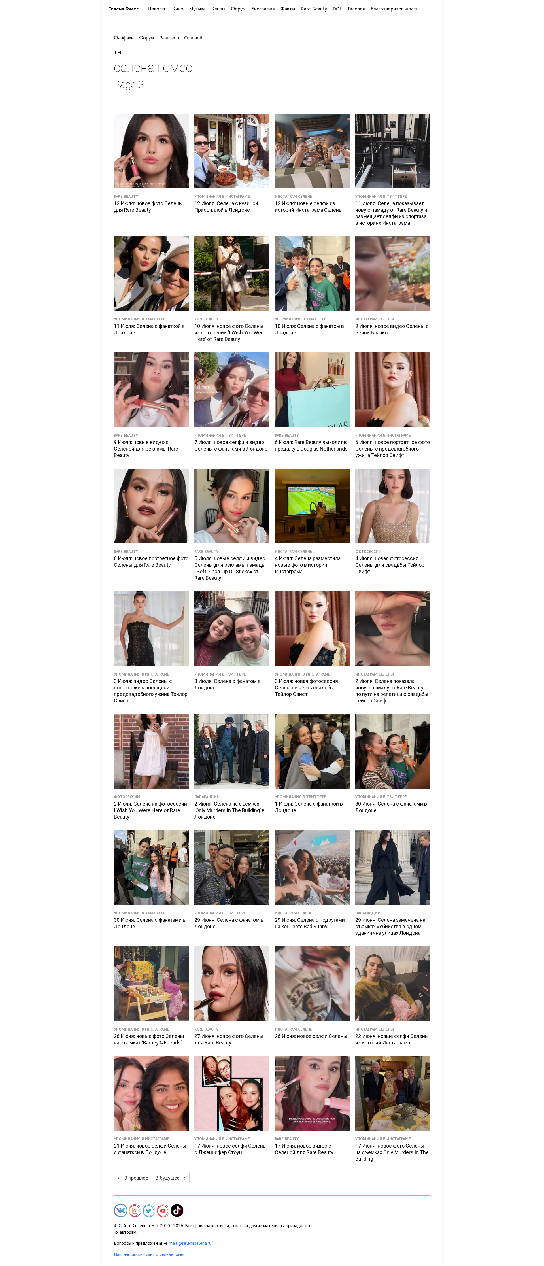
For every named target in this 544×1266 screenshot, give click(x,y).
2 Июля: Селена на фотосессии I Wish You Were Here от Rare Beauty (150, 810)
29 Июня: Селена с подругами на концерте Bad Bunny (310, 923)
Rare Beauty (314, 8)
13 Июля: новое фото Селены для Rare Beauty (148, 206)
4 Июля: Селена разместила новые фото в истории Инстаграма (308, 564)
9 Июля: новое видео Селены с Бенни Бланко (392, 329)
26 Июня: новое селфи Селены (311, 1036)
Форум (238, 8)
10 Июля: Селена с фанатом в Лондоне (309, 329)
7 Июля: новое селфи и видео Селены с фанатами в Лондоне (230, 445)
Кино (177, 8)
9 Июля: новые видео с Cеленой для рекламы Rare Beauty (146, 448)
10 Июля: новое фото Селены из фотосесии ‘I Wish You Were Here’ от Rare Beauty (229, 332)
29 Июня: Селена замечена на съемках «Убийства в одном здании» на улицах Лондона (390, 926)
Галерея (356, 8)
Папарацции (207, 796)
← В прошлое (133, 1177)
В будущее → (170, 1177)
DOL (337, 8)
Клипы (218, 8)
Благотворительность (394, 8)
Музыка (197, 8)
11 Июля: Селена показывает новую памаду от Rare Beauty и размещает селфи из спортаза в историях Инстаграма (391, 213)
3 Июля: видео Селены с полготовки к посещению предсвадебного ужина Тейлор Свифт (151, 691)
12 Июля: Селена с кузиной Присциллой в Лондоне (226, 206)
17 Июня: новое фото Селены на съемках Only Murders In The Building (392, 1152)
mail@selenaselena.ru (190, 1243)
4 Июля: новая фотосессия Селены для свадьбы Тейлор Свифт (389, 564)
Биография (263, 8)
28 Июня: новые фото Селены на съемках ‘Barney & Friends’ (149, 1039)
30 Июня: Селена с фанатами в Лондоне (391, 807)
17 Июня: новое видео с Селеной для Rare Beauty (304, 1149)
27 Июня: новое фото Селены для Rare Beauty (229, 1039)
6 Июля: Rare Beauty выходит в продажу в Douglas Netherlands (311, 445)
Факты (287, 8)
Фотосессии (368, 551)
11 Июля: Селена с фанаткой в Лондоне (149, 329)
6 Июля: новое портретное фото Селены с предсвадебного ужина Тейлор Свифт (392, 448)
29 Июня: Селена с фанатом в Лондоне (229, 923)
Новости (157, 8)
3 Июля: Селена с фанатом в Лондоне (227, 684)
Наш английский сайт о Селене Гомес (149, 1254)
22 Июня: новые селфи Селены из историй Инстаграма (392, 1039)
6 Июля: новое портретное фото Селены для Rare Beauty (151, 561)
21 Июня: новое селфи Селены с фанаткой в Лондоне (150, 1149)
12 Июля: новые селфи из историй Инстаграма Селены (309, 206)
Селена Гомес (123, 8)
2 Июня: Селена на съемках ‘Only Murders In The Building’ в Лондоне (229, 810)
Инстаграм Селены (294, 196)
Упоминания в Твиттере (381, 196)
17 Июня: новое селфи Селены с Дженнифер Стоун (230, 1149)
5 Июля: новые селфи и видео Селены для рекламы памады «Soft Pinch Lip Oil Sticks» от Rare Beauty (230, 568)
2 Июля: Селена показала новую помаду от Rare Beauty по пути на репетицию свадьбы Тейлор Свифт (391, 691)
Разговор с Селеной (180, 37)
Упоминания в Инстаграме (222, 196)
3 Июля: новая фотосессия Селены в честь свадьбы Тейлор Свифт (306, 687)
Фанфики (124, 37)
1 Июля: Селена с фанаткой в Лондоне (309, 807)
